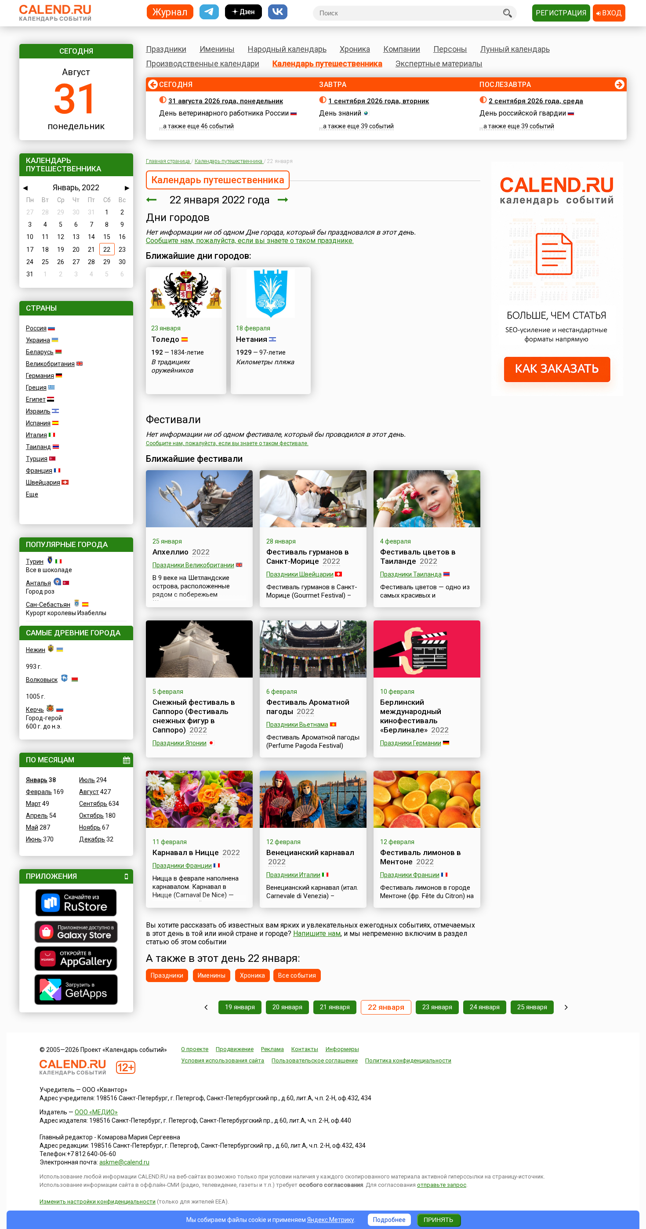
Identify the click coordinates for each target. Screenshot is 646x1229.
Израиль (38, 411)
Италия (36, 435)
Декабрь (92, 839)
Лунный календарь (515, 49)
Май (32, 827)
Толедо (165, 339)
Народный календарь (287, 49)
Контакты (304, 1049)
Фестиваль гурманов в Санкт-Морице (307, 556)
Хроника (355, 49)
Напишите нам (317, 933)
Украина (38, 340)
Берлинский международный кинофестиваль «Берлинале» (410, 716)
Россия (36, 328)
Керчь (35, 709)
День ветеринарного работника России (224, 113)
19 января (240, 1007)
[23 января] (283, 200)
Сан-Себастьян (48, 604)
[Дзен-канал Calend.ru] (243, 12)
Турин (35, 561)
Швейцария (43, 482)
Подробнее (389, 1219)
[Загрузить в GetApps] (76, 990)
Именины (217, 49)
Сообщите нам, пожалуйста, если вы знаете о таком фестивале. (227, 443)
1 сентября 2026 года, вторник (378, 101)
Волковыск (42, 679)
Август (89, 791)
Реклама (272, 1049)
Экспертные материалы (439, 63)
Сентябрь (93, 803)
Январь (36, 779)
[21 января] (151, 200)
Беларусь (40, 351)
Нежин (35, 649)
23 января (437, 1007)
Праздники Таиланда (411, 574)
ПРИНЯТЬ (438, 1219)
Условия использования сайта (222, 1060)
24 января (485, 1007)
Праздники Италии (293, 874)
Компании (401, 49)
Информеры (342, 1049)
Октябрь (91, 815)
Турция (36, 458)
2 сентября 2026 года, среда (536, 101)
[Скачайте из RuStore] (76, 904)
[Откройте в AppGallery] (76, 959)
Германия (40, 375)
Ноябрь (90, 827)
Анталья (38, 583)
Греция (36, 387)
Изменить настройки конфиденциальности (98, 1201)
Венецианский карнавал (310, 852)
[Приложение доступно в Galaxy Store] (76, 933)
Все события (297, 975)
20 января (287, 1007)
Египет (36, 399)
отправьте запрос (441, 1185)
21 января (335, 1007)
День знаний (340, 113)
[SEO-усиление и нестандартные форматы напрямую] (557, 393)
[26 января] (566, 1007)
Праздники (166, 49)
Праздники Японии (179, 743)
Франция (39, 470)
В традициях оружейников (172, 366)
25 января (532, 1007)
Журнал (170, 11)
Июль (87, 779)
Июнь (34, 839)
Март (33, 803)
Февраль (39, 791)
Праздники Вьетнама (297, 724)
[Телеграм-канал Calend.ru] (209, 12)
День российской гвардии (522, 113)
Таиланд (38, 446)
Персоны (450, 49)
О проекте (194, 1049)
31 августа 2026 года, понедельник (225, 101)
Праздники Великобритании (193, 565)
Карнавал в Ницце (185, 852)
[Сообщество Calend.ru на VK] (277, 12)
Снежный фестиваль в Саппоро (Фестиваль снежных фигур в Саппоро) (193, 716)
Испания (38, 423)
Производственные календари (202, 63)
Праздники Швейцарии (300, 574)
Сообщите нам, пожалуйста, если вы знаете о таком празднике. (250, 240)
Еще (32, 494)
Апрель (37, 815)
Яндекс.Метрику (330, 1219)
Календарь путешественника (327, 63)
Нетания (251, 339)
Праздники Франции (182, 865)
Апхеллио (170, 551)
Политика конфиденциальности (408, 1060)
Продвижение (235, 1049)
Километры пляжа (265, 362)
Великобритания (50, 363)
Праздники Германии (410, 743)
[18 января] (206, 1007)
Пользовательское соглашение (315, 1060)
